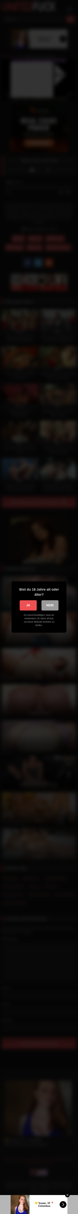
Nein (50, 605)
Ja (28, 605)
